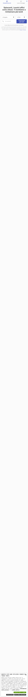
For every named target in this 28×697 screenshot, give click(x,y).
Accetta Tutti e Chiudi (19, 692)
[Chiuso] (27, 1)
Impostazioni (10, 694)
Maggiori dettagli (23, 29)
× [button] (26, 674)
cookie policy (15, 689)
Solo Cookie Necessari (20, 694)
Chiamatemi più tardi (22, 21)
